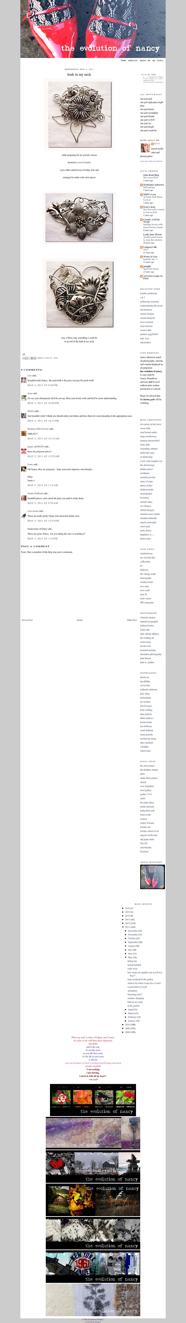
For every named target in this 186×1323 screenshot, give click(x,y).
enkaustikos (145, 342)
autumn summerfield (149, 440)
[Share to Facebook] (32, 358)
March (131, 1013)
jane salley (145, 693)
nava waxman (146, 322)
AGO (142, 798)
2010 (127, 1024)
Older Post (132, 620)
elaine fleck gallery (149, 778)
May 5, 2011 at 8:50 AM (43, 503)
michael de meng (148, 738)
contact (143, 818)
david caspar (146, 705)
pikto (142, 773)
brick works (145, 814)
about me (145, 60)
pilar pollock (146, 714)
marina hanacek (147, 317)
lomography (145, 578)
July (130, 949)
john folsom (145, 658)
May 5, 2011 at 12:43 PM (43, 520)
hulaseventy (145, 538)
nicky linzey (145, 530)
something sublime (149, 448)
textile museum (147, 806)
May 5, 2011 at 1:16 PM (43, 538)
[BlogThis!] (26, 358)
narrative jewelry (147, 477)
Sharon (31, 411)
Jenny (30, 464)
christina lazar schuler (150, 514)
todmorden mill (147, 810)
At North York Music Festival (152, 198)
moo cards (145, 590)
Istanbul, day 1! (150, 259)
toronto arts (145, 827)
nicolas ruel (145, 646)
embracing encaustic (149, 301)
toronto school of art (149, 831)
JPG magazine (147, 602)
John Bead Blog (151, 175)
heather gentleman (148, 293)
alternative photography (151, 654)
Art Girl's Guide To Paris (153, 277)
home (123, 60)
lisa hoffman (146, 726)
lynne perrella (146, 734)
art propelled (146, 493)
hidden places (146, 469)
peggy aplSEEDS (36, 446)
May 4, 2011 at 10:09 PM (43, 403)
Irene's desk (149, 206)
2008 (127, 1032)
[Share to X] (29, 358)
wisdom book (146, 582)
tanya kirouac (146, 326)
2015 (127, 912)
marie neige (145, 641)
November (133, 934)
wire (56, 358)
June (130, 953)
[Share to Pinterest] (34, 358)
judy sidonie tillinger (149, 633)
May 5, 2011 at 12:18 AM (43, 438)
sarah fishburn (146, 730)
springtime (132, 990)
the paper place (147, 802)
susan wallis (145, 330)
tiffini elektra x (146, 718)
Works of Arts (150, 256)
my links (158, 60)
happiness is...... (147, 534)
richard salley (146, 501)
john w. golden (147, 662)
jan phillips (145, 681)
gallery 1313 (146, 794)
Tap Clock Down (151, 268)
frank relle (145, 629)
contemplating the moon (151, 305)
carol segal (145, 526)
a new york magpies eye (151, 461)
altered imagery (147, 510)
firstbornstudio (146, 489)
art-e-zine (144, 586)
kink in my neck (79, 74)
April (130, 1009)
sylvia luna (145, 685)
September (133, 942)
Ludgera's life (150, 247)
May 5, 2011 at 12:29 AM (43, 456)
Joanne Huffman (35, 493)
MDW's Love (149, 194)
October (132, 938)
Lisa (30, 375)
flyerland (144, 851)
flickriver (144, 569)
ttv (141, 565)
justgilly (147, 266)
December (133, 930)
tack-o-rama (145, 598)
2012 (127, 923)
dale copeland (146, 742)
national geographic (149, 621)
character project (147, 617)
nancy (157, 144)
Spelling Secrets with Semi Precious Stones (153, 226)
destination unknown (153, 184)
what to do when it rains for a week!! (144, 983)
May (130, 957)
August (131, 945)
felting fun (132, 961)
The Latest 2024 (150, 177)
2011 (127, 927)
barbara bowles (147, 625)
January (132, 1020)
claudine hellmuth (148, 518)
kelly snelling (146, 709)
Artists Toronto (147, 823)
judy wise (144, 338)
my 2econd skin (147, 557)
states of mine (146, 481)
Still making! (149, 187)
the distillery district (149, 769)
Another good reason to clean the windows (152, 238)
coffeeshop (145, 561)
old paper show (147, 839)
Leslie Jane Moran (152, 234)
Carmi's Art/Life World (151, 220)
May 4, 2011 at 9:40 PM (43, 385)
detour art (144, 677)
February (132, 1017)
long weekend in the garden (140, 979)
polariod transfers (148, 650)
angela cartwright (148, 522)
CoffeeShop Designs (93, 1322)
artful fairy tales (147, 452)
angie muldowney (148, 436)
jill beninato (145, 697)
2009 (127, 1028)
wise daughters (147, 786)
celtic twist (132, 968)
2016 (127, 908)
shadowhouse (146, 553)
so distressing (146, 456)
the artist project (147, 765)
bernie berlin (146, 722)
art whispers (145, 505)
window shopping (136, 998)
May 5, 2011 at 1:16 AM (43, 485)
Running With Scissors (38, 428)
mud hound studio (148, 432)
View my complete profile (151, 161)
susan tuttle (145, 428)
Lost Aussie (33, 511)
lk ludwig (144, 497)
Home (80, 620)
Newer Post (27, 620)
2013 (127, 919)
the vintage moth (148, 573)
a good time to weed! (137, 986)
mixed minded (84, 162)
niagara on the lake (149, 835)
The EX (144, 843)
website (132, 60)
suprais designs (147, 313)
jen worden (145, 701)
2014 (145, 249)
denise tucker (146, 485)
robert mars (145, 750)
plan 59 (143, 594)
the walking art (147, 637)
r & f (142, 297)
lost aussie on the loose (150, 424)
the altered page (147, 465)
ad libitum (145, 473)
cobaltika (144, 746)
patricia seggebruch (149, 334)
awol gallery (145, 790)
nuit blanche (145, 847)
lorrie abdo (145, 444)
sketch (143, 782)
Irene (30, 393)
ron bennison (146, 309)
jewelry (49, 358)
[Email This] (23, 358)
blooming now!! (135, 994)
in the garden (134, 1005)
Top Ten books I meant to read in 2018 (153, 211)
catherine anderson (148, 689)
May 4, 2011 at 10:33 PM (43, 420)
